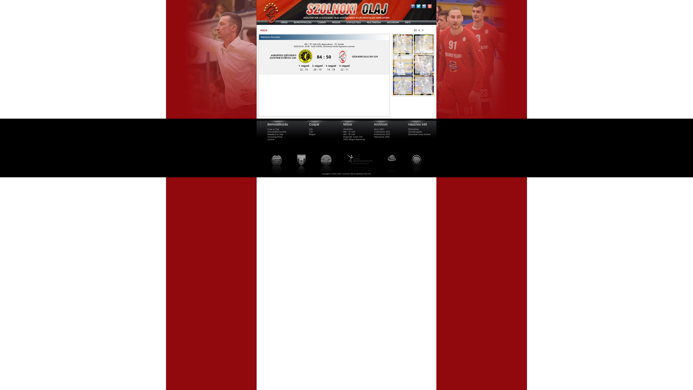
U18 (311, 132)
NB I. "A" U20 (349, 132)
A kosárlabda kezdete (276, 132)
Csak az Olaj (273, 129)
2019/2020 (347, 129)
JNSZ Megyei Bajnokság (354, 139)
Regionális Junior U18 (352, 137)
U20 (311, 129)
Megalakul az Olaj (275, 134)
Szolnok (270, 139)
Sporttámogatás (415, 132)
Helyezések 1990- (382, 137)
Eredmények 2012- (382, 134)
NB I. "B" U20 (349, 134)
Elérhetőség (413, 129)
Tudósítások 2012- (382, 132)
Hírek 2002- (379, 129)
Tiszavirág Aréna (274, 137)
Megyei (312, 134)
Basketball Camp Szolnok (419, 134)
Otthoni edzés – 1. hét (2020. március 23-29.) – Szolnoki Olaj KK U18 (303, 30)
